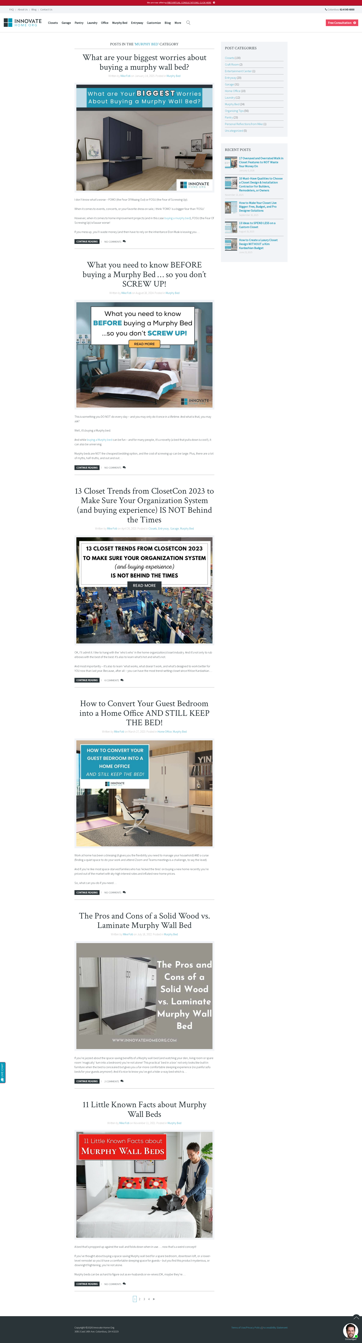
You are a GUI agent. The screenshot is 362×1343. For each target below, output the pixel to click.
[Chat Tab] (181, 671)
